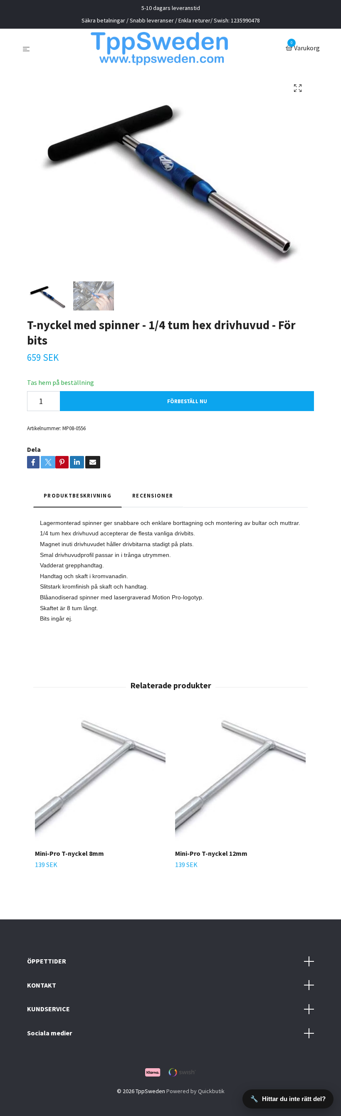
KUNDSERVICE (48, 1009)
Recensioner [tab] (152, 495)
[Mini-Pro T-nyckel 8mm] (100, 777)
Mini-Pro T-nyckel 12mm (211, 853)
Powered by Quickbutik (195, 1091)
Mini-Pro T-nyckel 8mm (69, 853)
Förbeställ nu (187, 401)
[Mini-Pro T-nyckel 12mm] (240, 777)
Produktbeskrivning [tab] (77, 495)
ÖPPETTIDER (46, 961)
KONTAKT (41, 985)
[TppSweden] (159, 48)
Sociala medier (49, 1033)
